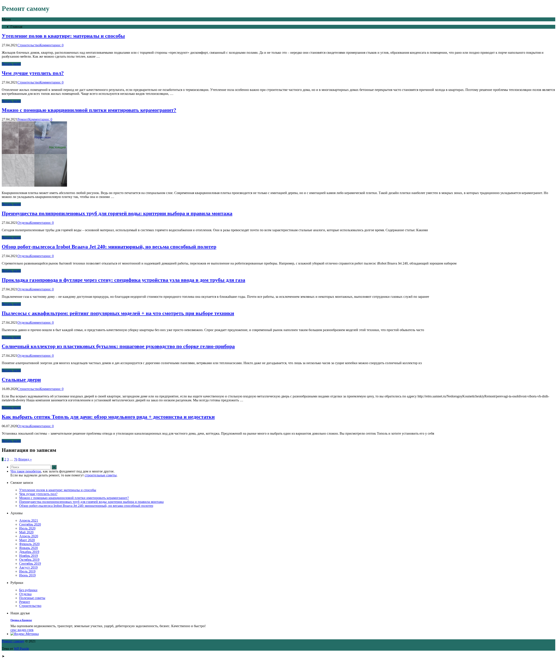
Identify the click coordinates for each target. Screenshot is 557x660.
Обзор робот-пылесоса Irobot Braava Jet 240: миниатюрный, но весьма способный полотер (109, 247)
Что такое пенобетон (25, 471)
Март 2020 (27, 540)
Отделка (23, 222)
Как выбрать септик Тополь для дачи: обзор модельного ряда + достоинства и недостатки (108, 417)
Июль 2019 (27, 571)
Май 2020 (26, 532)
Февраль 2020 (29, 544)
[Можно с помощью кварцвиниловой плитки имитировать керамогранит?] (34, 185)
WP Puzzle (21, 648)
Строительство (28, 45)
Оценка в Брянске (21, 620)
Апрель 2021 (28, 520)
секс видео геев (22, 630)
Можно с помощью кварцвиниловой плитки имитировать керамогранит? (89, 110)
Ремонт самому (13, 641)
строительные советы (101, 475)
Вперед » (25, 459)
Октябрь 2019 (29, 559)
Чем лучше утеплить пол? (33, 73)
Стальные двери (21, 379)
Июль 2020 (27, 528)
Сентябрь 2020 (30, 524)
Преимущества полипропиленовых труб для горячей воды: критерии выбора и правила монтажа (117, 213)
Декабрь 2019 (29, 552)
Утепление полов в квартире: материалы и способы (63, 36)
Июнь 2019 (27, 575)
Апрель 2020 (28, 536)
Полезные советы (32, 598)
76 (15, 459)
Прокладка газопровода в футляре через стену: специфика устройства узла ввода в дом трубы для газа (123, 280)
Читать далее (11, 64)
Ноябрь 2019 (28, 556)
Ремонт (22, 119)
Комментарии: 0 (52, 45)
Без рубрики (28, 590)
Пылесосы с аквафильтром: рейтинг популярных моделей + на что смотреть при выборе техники (118, 313)
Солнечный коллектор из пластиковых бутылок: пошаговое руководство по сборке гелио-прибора (118, 346)
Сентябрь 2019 (30, 563)
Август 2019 (28, 567)
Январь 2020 (28, 548)
